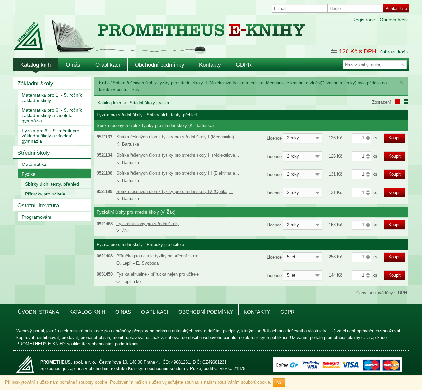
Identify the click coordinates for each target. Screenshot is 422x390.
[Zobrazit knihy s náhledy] (406, 101)
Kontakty (210, 65)
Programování (36, 217)
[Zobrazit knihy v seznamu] (397, 101)
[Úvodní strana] (145, 32)
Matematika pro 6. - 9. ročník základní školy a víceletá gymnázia (52, 115)
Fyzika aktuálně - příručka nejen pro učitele (157, 274)
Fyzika (28, 174)
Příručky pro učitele (45, 193)
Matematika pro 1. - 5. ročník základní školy (52, 97)
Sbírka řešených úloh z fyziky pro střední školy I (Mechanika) (175, 137)
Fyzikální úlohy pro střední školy (147, 223)
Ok (278, 383)
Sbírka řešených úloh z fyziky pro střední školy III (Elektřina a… (177, 173)
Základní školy (35, 83)
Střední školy (33, 153)
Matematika (34, 164)
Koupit (394, 137)
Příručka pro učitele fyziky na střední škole (157, 256)
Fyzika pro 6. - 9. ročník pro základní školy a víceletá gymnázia (50, 136)
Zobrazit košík (394, 51)
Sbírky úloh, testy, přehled (52, 184)
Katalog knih (35, 65)
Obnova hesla (394, 19)
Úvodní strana (38, 312)
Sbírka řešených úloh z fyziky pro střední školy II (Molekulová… (177, 155)
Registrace (363, 19)
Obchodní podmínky (159, 65)
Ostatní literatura (38, 205)
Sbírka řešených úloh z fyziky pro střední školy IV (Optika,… (174, 191)
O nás (73, 65)
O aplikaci (107, 65)
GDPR (244, 65)
